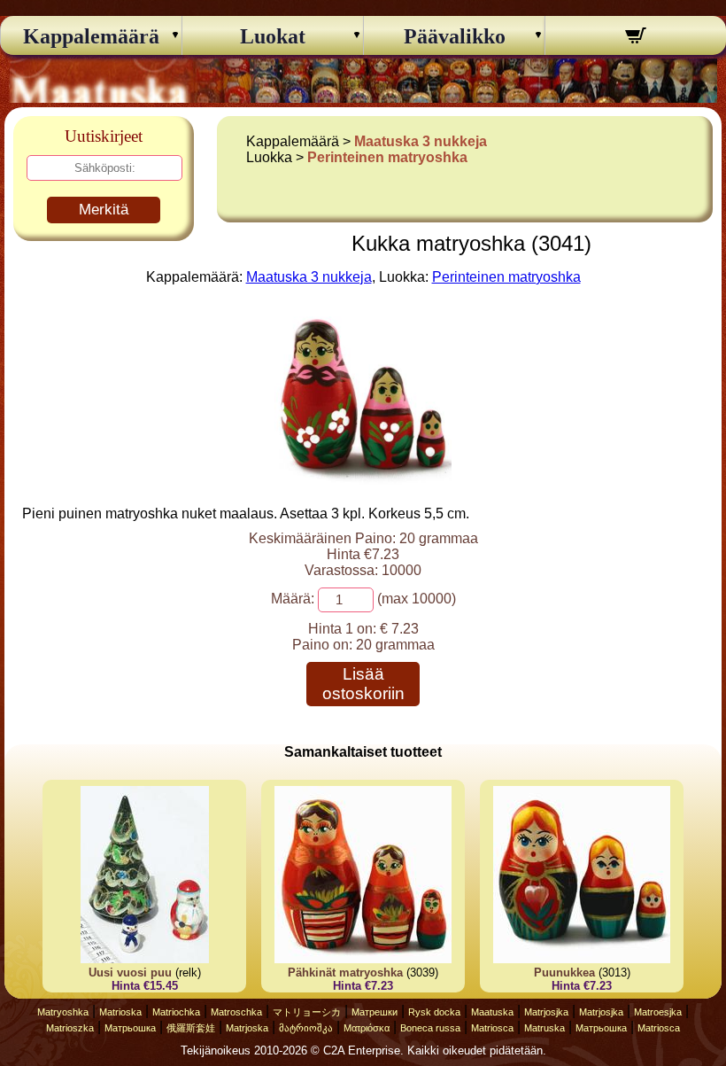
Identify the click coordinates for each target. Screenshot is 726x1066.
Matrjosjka (546, 1012)
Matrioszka (70, 1028)
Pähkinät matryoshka (345, 972)
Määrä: (292, 598)
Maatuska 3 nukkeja (420, 141)
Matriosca (492, 1028)
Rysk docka (434, 1012)
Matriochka (176, 1012)
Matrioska (120, 1012)
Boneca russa (430, 1028)
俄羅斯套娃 (190, 1028)
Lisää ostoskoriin (363, 684)
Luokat (272, 36)
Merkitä (103, 209)
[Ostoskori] (635, 38)
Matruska (544, 1028)
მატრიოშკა (306, 1028)
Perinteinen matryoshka (387, 157)
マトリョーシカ (307, 1012)
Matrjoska (247, 1028)
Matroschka (236, 1012)
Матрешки (374, 1012)
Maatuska (492, 1012)
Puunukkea (564, 972)
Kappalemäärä (91, 36)
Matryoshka (63, 1012)
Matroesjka (658, 1012)
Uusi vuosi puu (130, 972)
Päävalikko (455, 36)
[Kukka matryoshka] (363, 479)
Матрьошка (130, 1028)
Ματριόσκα (367, 1028)
